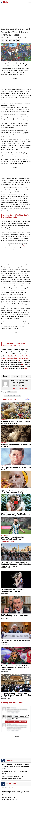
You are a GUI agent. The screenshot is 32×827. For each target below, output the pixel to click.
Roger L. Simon (5, 37)
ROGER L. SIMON (11, 392)
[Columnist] (6, 383)
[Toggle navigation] (29, 1)
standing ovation (25, 246)
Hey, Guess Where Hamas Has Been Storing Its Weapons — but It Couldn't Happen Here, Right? (16, 564)
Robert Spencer (5, 567)
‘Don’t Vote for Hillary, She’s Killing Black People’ (14, 344)
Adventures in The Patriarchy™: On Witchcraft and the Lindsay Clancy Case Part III (15, 668)
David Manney (4, 593)
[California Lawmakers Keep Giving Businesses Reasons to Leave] (16, 605)
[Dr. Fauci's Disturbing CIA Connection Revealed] (16, 630)
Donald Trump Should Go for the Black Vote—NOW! (16, 216)
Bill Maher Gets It (7, 788)
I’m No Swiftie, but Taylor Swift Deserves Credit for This (13, 590)
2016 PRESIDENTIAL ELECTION (13, 395)
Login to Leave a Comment (16, 722)
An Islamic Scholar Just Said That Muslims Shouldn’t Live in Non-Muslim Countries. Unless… (16, 695)
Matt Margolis (5, 644)
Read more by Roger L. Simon (20, 388)
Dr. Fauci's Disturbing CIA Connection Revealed (15, 641)
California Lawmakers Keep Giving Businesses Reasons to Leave (14, 616)
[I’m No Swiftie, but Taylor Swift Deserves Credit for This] (16, 579)
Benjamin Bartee (5, 671)
